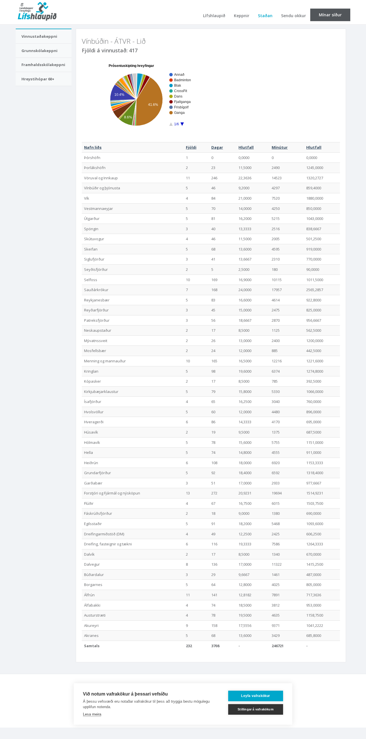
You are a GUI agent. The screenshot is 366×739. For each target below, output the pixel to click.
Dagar (217, 147)
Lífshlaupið (214, 15)
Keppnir (241, 15)
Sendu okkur (293, 15)
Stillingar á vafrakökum (256, 709)
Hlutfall (246, 147)
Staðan (265, 15)
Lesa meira (92, 714)
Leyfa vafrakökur (255, 696)
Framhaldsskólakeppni (43, 64)
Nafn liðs (93, 147)
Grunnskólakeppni (39, 50)
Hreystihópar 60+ (37, 79)
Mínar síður (330, 14)
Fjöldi (191, 147)
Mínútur (280, 147)
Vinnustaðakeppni (39, 36)
